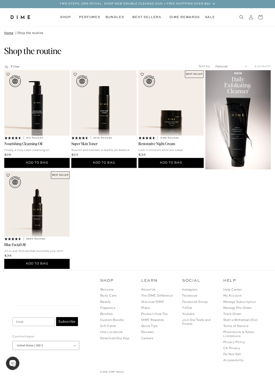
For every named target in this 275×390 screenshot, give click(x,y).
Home (8, 33)
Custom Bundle (112, 320)
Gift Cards (108, 326)
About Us (148, 289)
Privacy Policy (234, 342)
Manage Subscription (239, 301)
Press (145, 308)
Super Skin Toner (84, 143)
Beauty (105, 301)
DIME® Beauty (116, 371)
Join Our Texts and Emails (196, 322)
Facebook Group (195, 301)
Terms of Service (236, 326)
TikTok (187, 308)
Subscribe (67, 321)
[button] (66, 17)
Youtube (188, 314)
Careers (147, 338)
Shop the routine (30, 33)
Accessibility (233, 360)
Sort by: (205, 66)
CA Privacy (231, 348)
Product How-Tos (154, 314)
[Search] (241, 17)
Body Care (108, 295)
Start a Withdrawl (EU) (240, 320)
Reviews (147, 332)
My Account (232, 295)
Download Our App (115, 338)
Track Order (232, 314)
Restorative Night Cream (156, 143)
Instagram (189, 289)
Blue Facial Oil (15, 244)
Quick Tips (149, 326)
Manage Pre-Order (237, 308)
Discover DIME (152, 301)
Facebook (189, 295)
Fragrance (107, 308)
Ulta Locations (111, 332)
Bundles (106, 314)
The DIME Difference (157, 295)
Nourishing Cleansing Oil (23, 143)
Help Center (232, 289)
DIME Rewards (152, 320)
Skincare (107, 289)
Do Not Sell (232, 354)
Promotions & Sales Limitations (238, 334)
